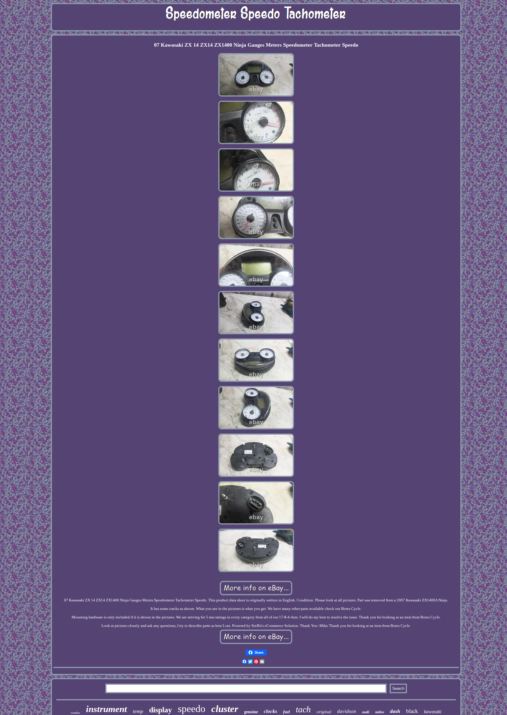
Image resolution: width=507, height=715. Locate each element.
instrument (106, 709)
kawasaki (432, 711)
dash (395, 711)
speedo (191, 708)
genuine (251, 712)
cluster (224, 709)
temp (138, 711)
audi (365, 712)
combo (75, 712)
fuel (286, 712)
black (412, 710)
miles (379, 712)
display (160, 710)
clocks (270, 711)
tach (303, 709)
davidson (346, 711)
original (324, 711)
